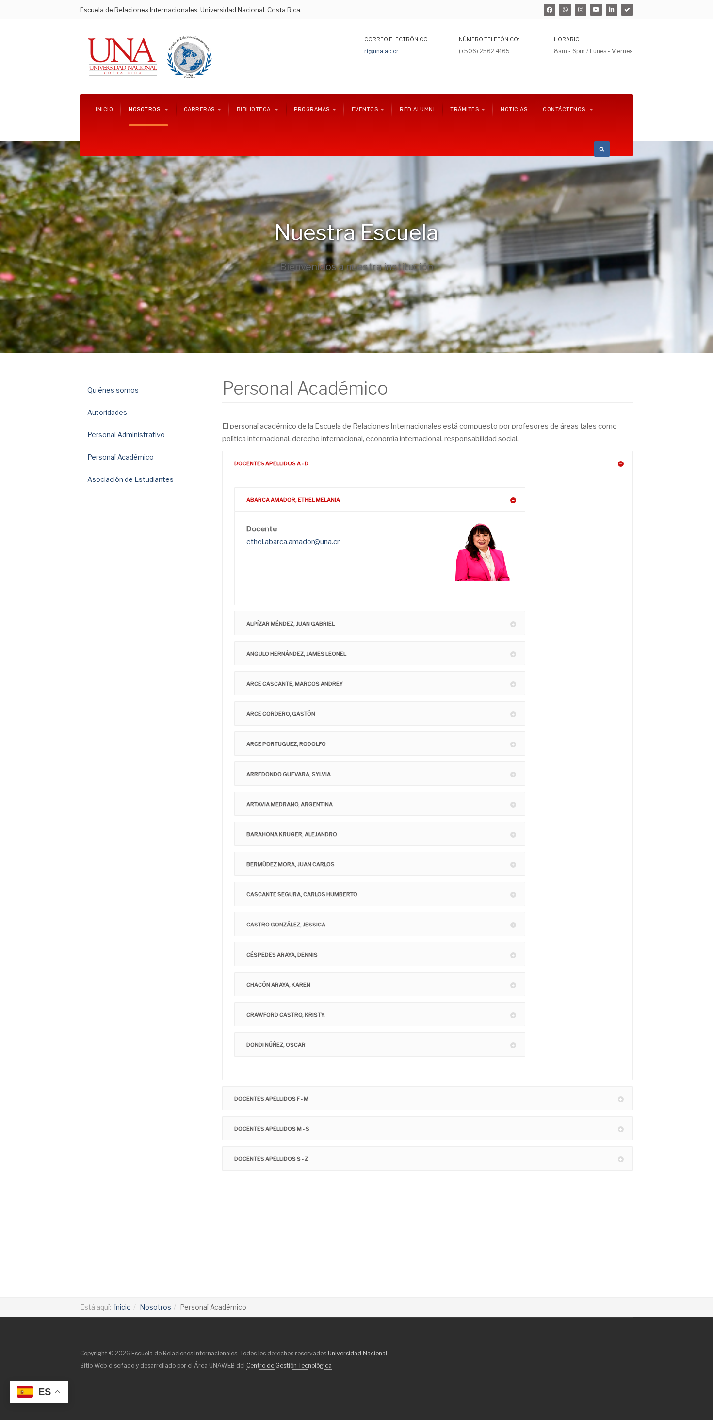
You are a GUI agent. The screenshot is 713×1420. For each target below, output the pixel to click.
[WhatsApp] (565, 10)
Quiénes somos (113, 390)
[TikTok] (627, 10)
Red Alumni (417, 109)
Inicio (104, 109)
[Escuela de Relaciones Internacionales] (189, 57)
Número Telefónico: (489, 39)
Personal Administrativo (126, 434)
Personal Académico (120, 457)
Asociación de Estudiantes (130, 479)
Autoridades (107, 412)
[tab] (427, 463)
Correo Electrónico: (396, 39)
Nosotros (145, 109)
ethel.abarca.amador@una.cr (293, 541)
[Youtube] (596, 10)
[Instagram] (580, 10)
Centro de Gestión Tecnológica (289, 1365)
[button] (427, 463)
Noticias (514, 109)
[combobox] (602, 149)
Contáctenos (565, 109)
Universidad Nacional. (358, 1353)
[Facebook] (549, 10)
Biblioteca (255, 109)
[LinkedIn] (611, 10)
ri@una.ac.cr (381, 51)
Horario (567, 39)
